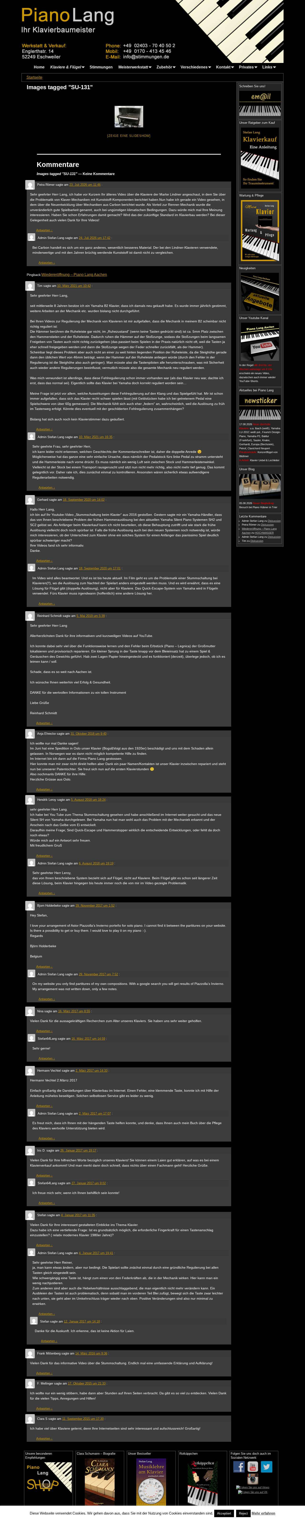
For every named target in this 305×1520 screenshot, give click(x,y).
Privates (246, 67)
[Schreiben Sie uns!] (260, 103)
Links (267, 67)
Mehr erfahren (263, 1513)
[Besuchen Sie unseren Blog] (260, 486)
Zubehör (164, 67)
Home (39, 67)
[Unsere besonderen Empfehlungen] (48, 1477)
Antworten (44, 230)
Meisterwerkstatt (133, 67)
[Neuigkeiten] (260, 292)
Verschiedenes (194, 67)
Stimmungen (101, 67)
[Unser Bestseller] (151, 1482)
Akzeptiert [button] (224, 1513)
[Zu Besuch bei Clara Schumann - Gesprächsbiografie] (100, 1482)
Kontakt (223, 67)
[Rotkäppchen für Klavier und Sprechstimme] (202, 1482)
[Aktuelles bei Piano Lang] (260, 407)
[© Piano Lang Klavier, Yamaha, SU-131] (129, 116)
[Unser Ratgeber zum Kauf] (260, 158)
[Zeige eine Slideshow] (129, 136)
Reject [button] (243, 1513)
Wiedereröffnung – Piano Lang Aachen (74, 275)
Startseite (34, 77)
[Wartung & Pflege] (260, 230)
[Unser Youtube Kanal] (260, 342)
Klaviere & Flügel (65, 67)
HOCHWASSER (264, 532)
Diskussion (274, 520)
